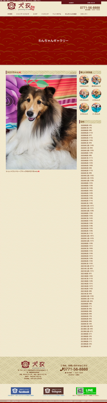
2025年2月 (84, 170)
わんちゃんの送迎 (70, 14)
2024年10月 (85, 180)
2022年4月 (84, 256)
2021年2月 (84, 291)
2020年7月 (84, 308)
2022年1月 (84, 263)
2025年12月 (85, 145)
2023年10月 (85, 210)
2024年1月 (84, 203)
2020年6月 (84, 311)
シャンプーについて (22, 14)
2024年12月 (85, 175)
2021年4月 (84, 286)
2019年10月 (85, 331)
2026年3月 (84, 138)
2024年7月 (84, 188)
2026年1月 (84, 143)
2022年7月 (84, 248)
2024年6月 (84, 190)
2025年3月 (84, 168)
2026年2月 (84, 140)
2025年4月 (84, 165)
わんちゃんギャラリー (25, 401)
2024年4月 (84, 195)
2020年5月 (84, 313)
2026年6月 (84, 130)
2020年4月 (84, 316)
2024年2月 (84, 200)
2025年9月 (84, 153)
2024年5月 (84, 193)
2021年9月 (84, 273)
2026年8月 (84, 125)
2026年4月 (84, 135)
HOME (10, 14)
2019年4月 (84, 346)
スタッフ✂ (84, 14)
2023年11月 (85, 208)
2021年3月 (84, 288)
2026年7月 (84, 127)
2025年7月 (84, 158)
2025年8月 (84, 155)
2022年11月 (85, 238)
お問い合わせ (91, 2)
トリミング (45, 14)
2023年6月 (84, 220)
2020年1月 (84, 323)
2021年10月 (85, 271)
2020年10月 (85, 301)
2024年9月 (84, 183)
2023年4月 (84, 225)
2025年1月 (84, 173)
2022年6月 (84, 251)
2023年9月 (84, 213)
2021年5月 (84, 283)
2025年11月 (85, 148)
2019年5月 (84, 344)
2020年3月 (84, 318)
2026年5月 (84, 132)
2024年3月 (84, 198)
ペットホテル (57, 14)
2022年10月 (85, 241)
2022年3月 (84, 258)
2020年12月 (85, 296)
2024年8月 (84, 185)
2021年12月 (85, 266)
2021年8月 (84, 276)
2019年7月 (84, 339)
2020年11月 (85, 298)
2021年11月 (85, 268)
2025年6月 (84, 160)
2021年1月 (84, 293)
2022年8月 (84, 246)
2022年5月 (84, 253)
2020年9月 (84, 303)
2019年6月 (84, 341)
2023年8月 (84, 215)
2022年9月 (84, 243)
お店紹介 (71, 2)
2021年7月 (84, 278)
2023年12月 (85, 205)
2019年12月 (85, 326)
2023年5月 (84, 223)
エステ (35, 14)
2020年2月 (84, 321)
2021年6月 (84, 281)
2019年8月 (84, 336)
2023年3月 (84, 228)
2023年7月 (84, 218)
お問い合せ (90, 401)
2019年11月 (85, 328)
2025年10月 (85, 150)
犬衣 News (15, 401)
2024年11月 (85, 178)
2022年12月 (85, 236)
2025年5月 (84, 163)
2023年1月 (84, 233)
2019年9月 (84, 333)
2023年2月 (84, 230)
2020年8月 (84, 306)
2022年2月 (84, 261)
